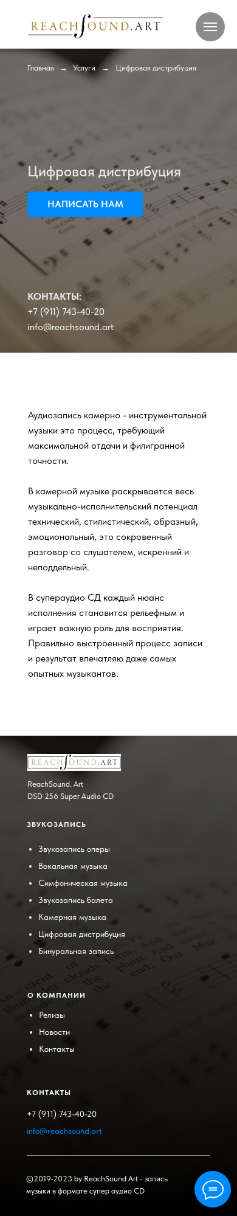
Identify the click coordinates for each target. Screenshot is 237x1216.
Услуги (84, 67)
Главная (40, 67)
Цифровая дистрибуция (81, 934)
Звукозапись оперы (74, 849)
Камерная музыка (72, 917)
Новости (54, 1032)
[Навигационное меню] (210, 26)
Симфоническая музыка (83, 883)
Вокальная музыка (73, 866)
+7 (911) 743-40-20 (66, 311)
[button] (85, 204)
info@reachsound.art (70, 327)
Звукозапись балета (75, 900)
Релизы (52, 1015)
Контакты (57, 1049)
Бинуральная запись (76, 951)
